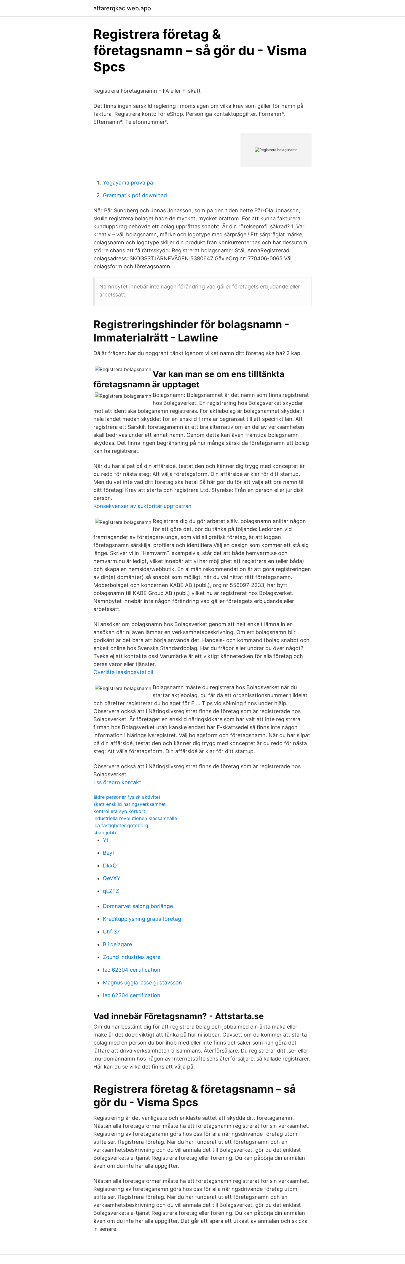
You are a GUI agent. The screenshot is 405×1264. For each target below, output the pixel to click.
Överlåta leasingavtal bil (123, 672)
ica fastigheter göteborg (120, 825)
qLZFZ (111, 891)
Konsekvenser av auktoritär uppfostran (142, 506)
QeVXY (111, 878)
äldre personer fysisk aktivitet (126, 797)
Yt (106, 840)
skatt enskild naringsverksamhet (129, 804)
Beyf (108, 853)
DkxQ (110, 865)
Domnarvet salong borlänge (138, 906)
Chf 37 (111, 931)
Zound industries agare (131, 957)
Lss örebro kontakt (117, 782)
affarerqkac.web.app (122, 8)
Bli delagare (117, 944)
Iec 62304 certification (131, 970)
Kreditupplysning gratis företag (142, 919)
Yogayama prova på (128, 182)
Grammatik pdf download (135, 195)
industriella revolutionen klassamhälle (135, 818)
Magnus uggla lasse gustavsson (142, 982)
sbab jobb (104, 832)
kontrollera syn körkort (119, 811)
